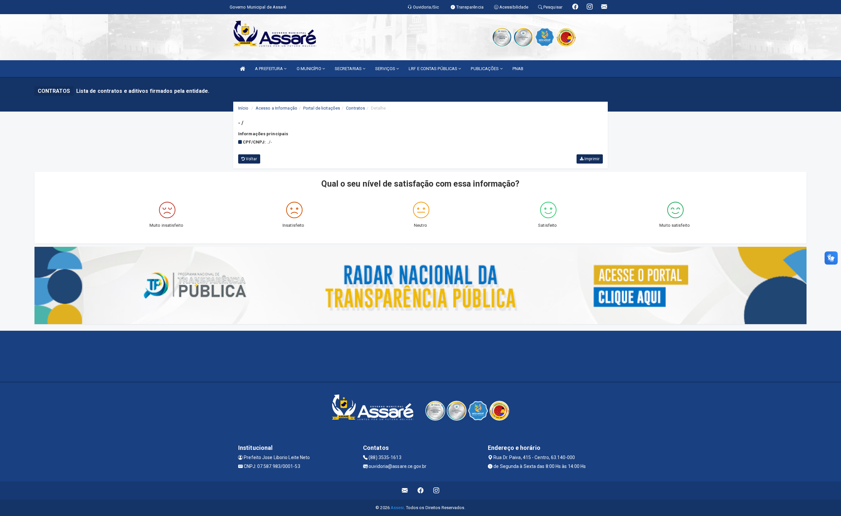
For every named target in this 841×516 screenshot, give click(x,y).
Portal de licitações (321, 108)
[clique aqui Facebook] (420, 490)
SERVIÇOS (385, 68)
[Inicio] (242, 68)
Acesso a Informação (276, 108)
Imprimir (591, 159)
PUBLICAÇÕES (485, 68)
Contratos (355, 108)
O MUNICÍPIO (309, 68)
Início (243, 108)
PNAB (517, 68)
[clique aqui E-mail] (405, 490)
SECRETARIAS (349, 68)
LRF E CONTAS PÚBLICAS (433, 68)
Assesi (397, 507)
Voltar (251, 159)
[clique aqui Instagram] (436, 490)
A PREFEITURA (269, 68)
